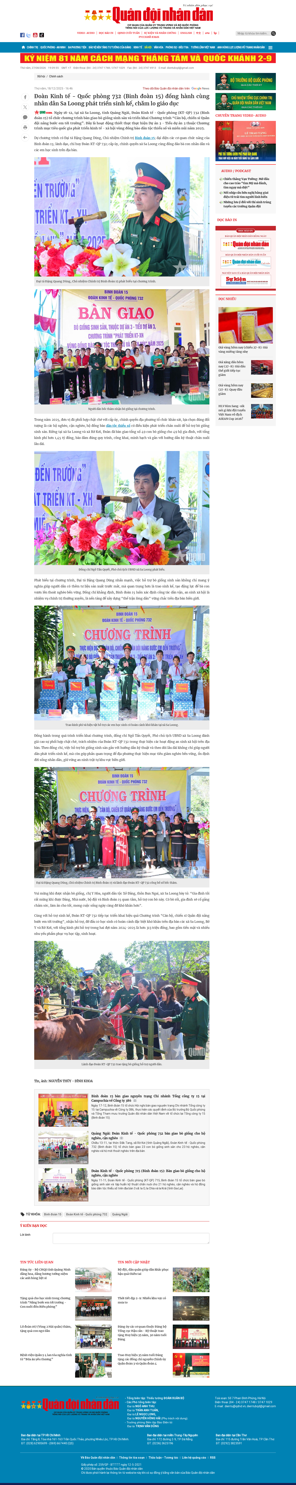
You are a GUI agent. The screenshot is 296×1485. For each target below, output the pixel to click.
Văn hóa (158, 47)
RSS (212, 1457)
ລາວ (207, 32)
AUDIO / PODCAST (236, 171)
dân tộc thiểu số (118, 426)
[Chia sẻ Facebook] (25, 97)
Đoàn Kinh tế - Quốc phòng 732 (86, 1214)
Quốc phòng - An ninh (52, 47)
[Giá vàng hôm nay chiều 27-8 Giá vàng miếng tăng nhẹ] (245, 325)
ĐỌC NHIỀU (227, 299)
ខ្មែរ (215, 32)
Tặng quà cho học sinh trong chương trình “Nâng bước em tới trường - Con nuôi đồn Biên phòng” (45, 1302)
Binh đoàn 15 (145, 138)
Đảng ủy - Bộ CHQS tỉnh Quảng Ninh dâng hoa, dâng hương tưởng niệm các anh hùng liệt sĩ (45, 1274)
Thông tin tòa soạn (132, 1457)
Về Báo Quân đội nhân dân (98, 1457)
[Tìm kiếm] (273, 33)
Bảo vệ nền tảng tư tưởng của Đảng (110, 47)
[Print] (25, 127)
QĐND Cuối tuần (129, 32)
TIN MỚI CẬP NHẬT (134, 1262)
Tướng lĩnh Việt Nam (203, 47)
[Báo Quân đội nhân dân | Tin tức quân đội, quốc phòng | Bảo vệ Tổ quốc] (148, 16)
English (186, 32)
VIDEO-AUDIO (86, 32)
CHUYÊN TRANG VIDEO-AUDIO (240, 115)
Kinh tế (138, 47)
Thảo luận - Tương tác (163, 1457)
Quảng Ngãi (120, 1214)
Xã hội (147, 47)
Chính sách (56, 76)
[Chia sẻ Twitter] (25, 107)
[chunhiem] (245, 101)
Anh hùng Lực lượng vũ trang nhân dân (241, 47)
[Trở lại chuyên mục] (25, 137)
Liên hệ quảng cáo (194, 1457)
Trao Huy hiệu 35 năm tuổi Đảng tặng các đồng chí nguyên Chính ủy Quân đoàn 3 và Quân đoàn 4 (142, 1359)
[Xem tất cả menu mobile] (270, 47)
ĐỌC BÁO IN (106, 32)
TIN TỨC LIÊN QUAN (36, 1262)
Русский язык (149, 36)
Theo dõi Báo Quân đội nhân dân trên (166, 88)
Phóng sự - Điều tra (177, 47)
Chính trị (32, 47)
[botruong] (245, 81)
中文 (198, 32)
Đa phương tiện (77, 47)
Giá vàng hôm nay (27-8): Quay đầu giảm (230, 389)
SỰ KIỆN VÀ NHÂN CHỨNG (160, 32)
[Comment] (25, 117)
